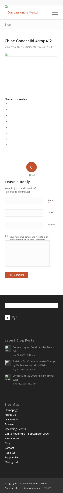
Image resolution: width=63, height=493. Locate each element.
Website (51, 224)
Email (50, 214)
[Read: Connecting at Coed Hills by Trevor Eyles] (8, 348)
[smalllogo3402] (26, 12)
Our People (12, 419)
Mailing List (11, 462)
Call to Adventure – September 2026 (27, 433)
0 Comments (29, 46)
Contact (9, 448)
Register (10, 452)
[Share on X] (10, 110)
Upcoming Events (15, 429)
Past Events (12, 438)
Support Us (11, 457)
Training (9, 424)
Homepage (11, 410)
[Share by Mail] (10, 145)
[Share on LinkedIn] (10, 121)
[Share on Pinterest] (10, 115)
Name (50, 202)
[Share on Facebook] (10, 104)
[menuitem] (53, 12)
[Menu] (53, 12)
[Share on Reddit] (10, 139)
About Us (10, 414)
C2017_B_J (46, 46)
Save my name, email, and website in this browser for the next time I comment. (30, 238)
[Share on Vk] (10, 133)
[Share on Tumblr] (10, 127)
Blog (8, 24)
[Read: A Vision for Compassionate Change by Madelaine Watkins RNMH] (8, 363)
